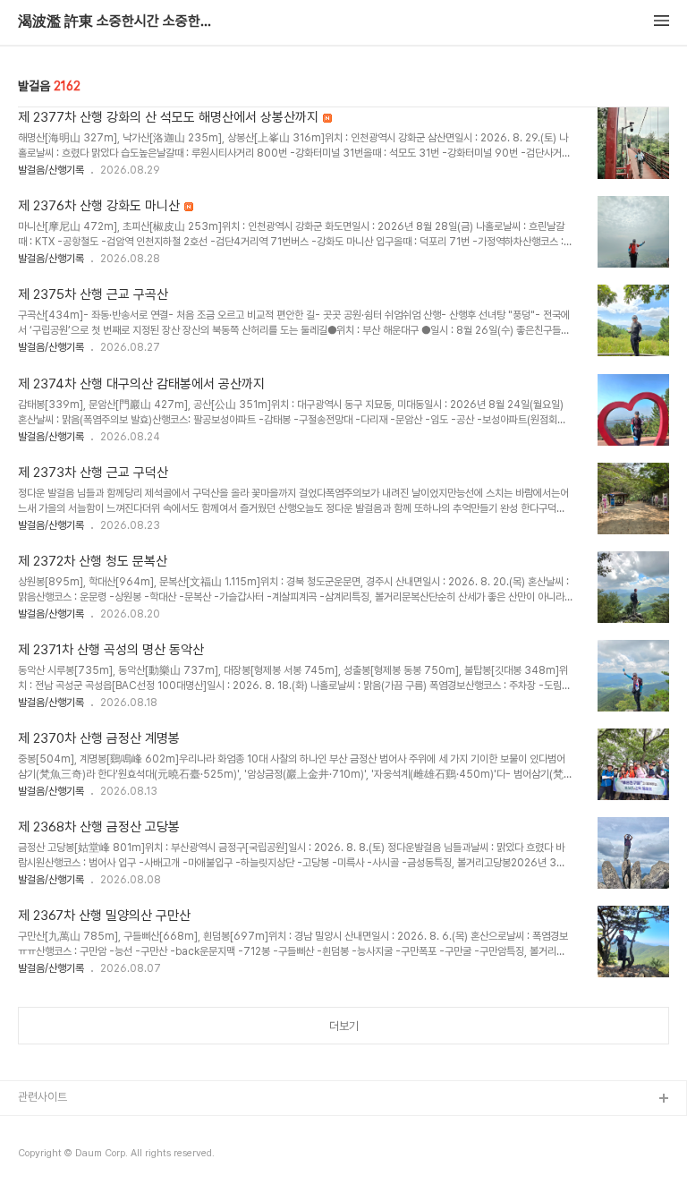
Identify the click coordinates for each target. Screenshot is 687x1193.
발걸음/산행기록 (51, 170)
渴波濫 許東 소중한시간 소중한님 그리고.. (116, 21)
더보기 (344, 1026)
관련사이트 (42, 1097)
